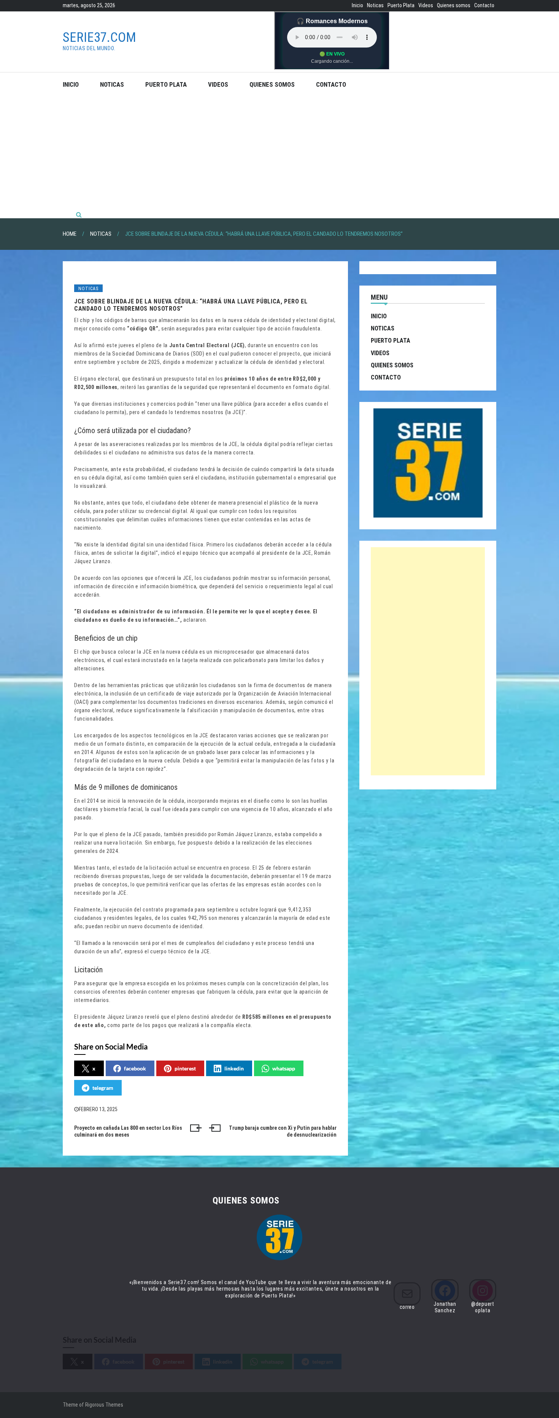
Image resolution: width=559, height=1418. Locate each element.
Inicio (357, 5)
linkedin (234, 1068)
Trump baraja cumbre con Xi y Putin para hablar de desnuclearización (283, 1131)
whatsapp (283, 1068)
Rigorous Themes (104, 1405)
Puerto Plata (400, 5)
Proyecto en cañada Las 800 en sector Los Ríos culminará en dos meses (128, 1131)
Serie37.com (99, 37)
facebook (135, 1068)
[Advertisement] (279, 153)
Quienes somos (453, 5)
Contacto (484, 5)
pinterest (185, 1068)
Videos (425, 5)
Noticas (375, 5)
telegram (102, 1088)
